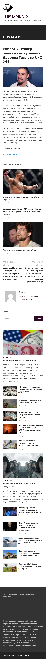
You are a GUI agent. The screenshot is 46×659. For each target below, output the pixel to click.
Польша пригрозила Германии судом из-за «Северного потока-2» (29, 443)
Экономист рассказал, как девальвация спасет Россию (29, 414)
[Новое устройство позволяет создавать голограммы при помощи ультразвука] (10, 515)
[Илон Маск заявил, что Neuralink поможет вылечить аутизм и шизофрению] (10, 531)
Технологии (7, 480)
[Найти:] (23, 318)
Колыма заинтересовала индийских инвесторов (29, 401)
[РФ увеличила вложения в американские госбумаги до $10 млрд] (10, 395)
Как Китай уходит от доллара (19, 360)
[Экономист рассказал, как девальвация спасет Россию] (10, 420)
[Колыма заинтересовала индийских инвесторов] (10, 408)
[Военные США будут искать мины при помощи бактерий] (10, 572)
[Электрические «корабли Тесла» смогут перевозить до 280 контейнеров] (10, 546)
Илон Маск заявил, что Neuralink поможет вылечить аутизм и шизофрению (28, 526)
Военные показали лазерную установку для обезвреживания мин (29, 553)
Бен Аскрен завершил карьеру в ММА (20, 250)
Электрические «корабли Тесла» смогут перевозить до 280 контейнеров (30, 540)
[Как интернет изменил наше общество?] (23, 478)
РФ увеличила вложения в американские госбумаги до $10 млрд (30, 389)
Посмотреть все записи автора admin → (29, 297)
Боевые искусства (9, 45)
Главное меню (13, 37)
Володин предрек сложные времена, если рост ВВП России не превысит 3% (30, 428)
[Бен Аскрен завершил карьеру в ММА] (23, 247)
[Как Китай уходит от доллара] (23, 355)
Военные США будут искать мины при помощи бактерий (29, 566)
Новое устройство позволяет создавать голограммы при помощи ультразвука (29, 511)
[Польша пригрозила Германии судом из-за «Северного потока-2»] (10, 448)
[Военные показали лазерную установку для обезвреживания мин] (10, 559)
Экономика (7, 357)
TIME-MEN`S (16, 16)
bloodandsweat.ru (10, 154)
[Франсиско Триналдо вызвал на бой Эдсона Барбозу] (23, 195)
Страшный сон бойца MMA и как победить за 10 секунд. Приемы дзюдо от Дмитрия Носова (22, 211)
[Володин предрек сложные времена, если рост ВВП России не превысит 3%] (10, 433)
